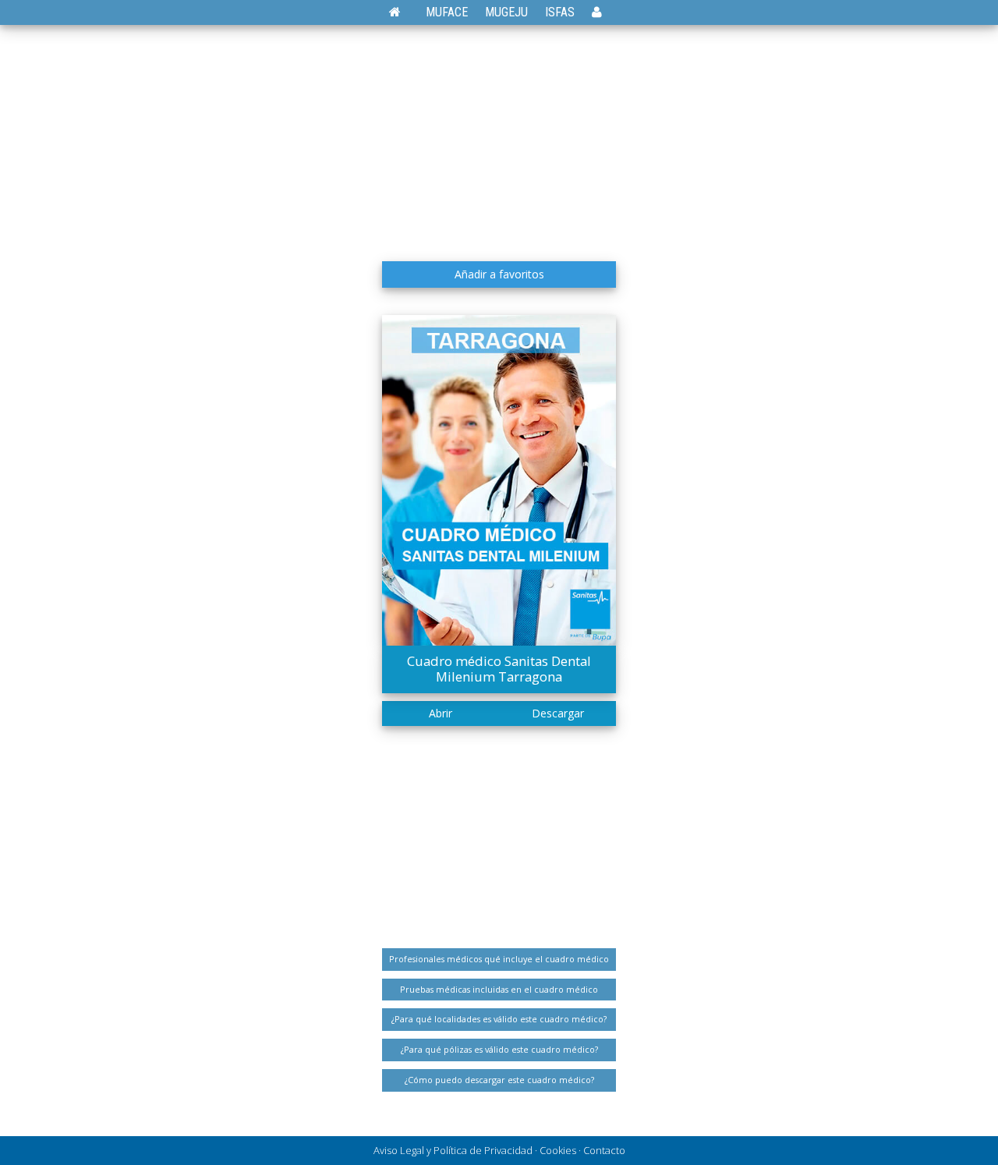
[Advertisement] (499, 136)
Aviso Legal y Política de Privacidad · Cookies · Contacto (499, 1150)
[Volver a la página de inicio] (402, 12)
